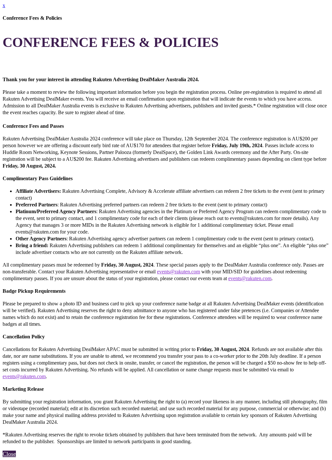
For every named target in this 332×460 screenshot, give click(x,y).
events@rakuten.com (178, 271)
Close (9, 454)
